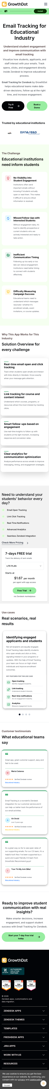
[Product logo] (6, 11)
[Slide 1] (19, 714)
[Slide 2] (23, 714)
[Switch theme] (43, 1083)
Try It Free (10, 106)
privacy (21, 1079)
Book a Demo (37, 106)
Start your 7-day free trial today (20, 937)
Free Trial (22, 590)
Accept (7, 1085)
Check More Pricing (12, 542)
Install (40, 11)
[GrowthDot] (15, 4)
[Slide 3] (26, 714)
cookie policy (36, 1079)
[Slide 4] (29, 714)
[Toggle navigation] (45, 4)
